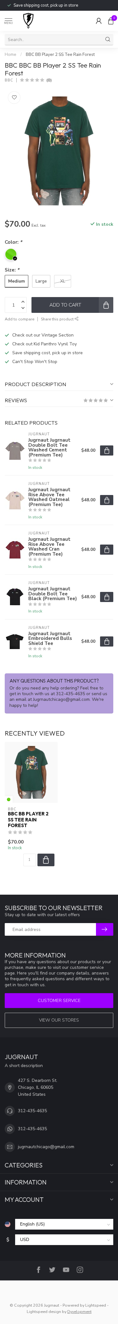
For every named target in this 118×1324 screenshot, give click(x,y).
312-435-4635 (32, 1111)
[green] (8, 799)
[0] (110, 21)
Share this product (58, 319)
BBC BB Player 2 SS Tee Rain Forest (60, 54)
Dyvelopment (79, 1311)
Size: (12, 269)
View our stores (59, 1020)
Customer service (59, 1001)
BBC (9, 80)
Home (10, 54)
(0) (49, 80)
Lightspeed (95, 1305)
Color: (13, 242)
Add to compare (19, 319)
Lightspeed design (44, 1311)
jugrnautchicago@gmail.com (46, 1147)
